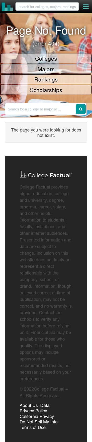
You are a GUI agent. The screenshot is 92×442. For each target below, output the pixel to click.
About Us (29, 405)
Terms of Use (33, 427)
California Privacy (37, 416)
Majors (46, 69)
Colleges (46, 58)
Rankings (46, 79)
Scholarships (46, 90)
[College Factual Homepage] (7, 7)
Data (45, 405)
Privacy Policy (33, 410)
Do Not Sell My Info (39, 421)
